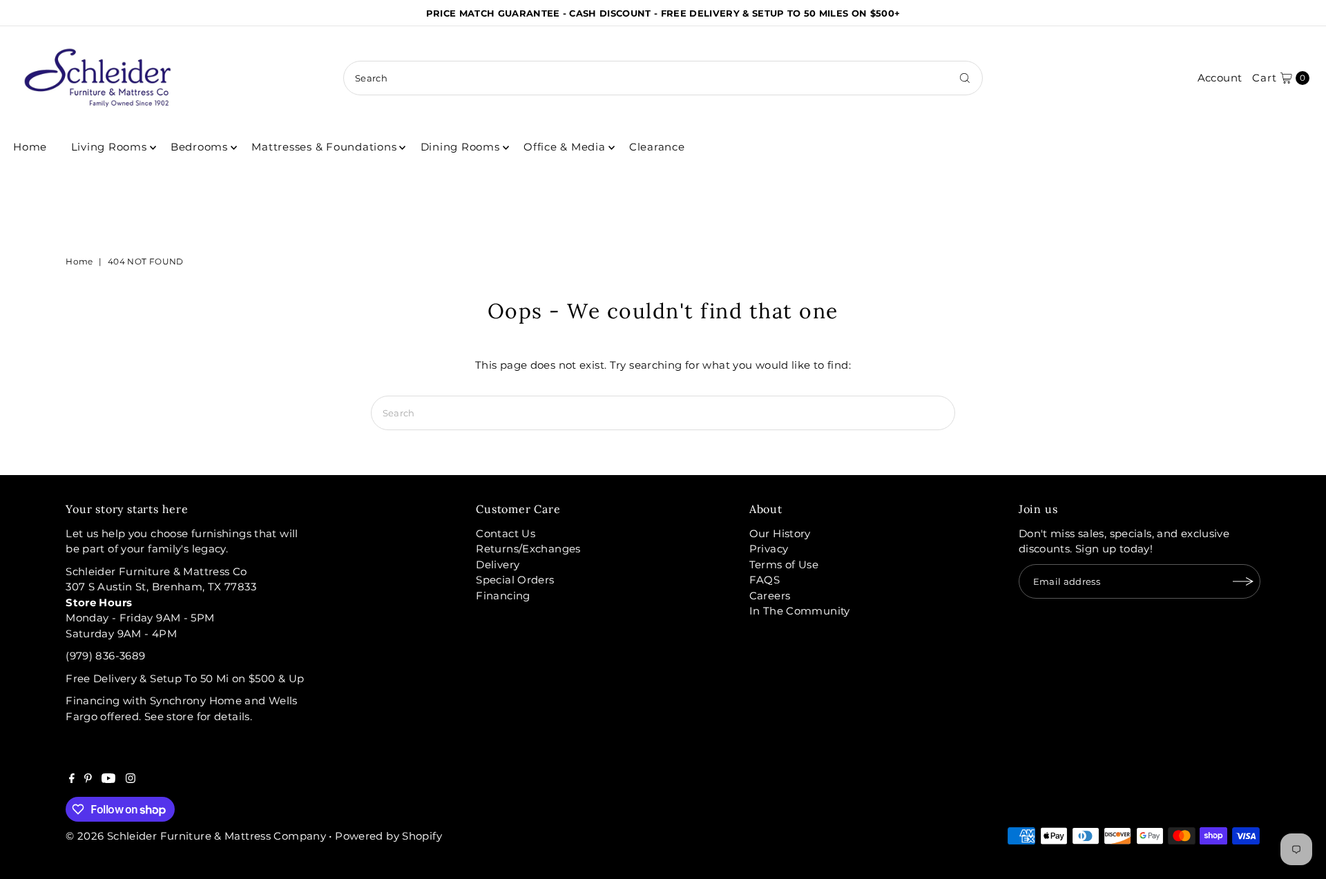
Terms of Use (784, 564)
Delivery (497, 564)
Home (30, 146)
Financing (503, 595)
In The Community (799, 610)
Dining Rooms (460, 146)
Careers (770, 595)
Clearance (657, 146)
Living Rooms (109, 146)
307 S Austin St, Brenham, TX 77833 (161, 586)
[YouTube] (108, 779)
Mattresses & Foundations (323, 146)
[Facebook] (72, 779)
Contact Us (505, 533)
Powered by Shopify (388, 835)
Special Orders (515, 579)
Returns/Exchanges (528, 548)
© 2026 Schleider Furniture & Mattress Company (197, 835)
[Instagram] (130, 779)
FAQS (764, 579)
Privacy (769, 548)
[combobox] (663, 78)
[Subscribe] (1243, 581)
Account (1220, 77)
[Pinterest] (88, 779)
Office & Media (564, 146)
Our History (780, 533)
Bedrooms (199, 146)
